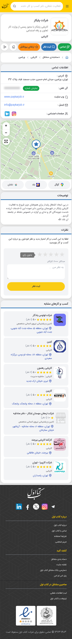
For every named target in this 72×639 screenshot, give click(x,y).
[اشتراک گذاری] (4, 47)
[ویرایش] (13, 47)
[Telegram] (53, 507)
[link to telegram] (7, 113)
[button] (36, 145)
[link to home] (67, 57)
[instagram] (44, 507)
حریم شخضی (61, 542)
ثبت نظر (47, 47)
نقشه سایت (61, 564)
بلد (33, 185)
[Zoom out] (6, 132)
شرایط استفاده (60, 536)
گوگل (57, 185)
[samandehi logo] (46, 615)
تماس (63, 47)
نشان (10, 185)
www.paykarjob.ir (14, 97)
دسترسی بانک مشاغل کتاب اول (53, 570)
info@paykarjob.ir (14, 105)
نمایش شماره (31, 88)
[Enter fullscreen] (6, 141)
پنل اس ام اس (60, 575)
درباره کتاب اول (60, 525)
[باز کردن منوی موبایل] (67, 6)
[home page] (5, 6)
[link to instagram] (14, 113)
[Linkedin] (19, 507)
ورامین (22, 57)
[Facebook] (27, 507)
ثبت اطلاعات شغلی (58, 593)
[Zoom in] (6, 125)
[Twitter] (36, 507)
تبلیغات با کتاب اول (58, 598)
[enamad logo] (26, 615)
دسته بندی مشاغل (59, 559)
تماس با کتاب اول (59, 531)
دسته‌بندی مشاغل (51, 57)
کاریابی (34, 57)
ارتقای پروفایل (27, 47)
